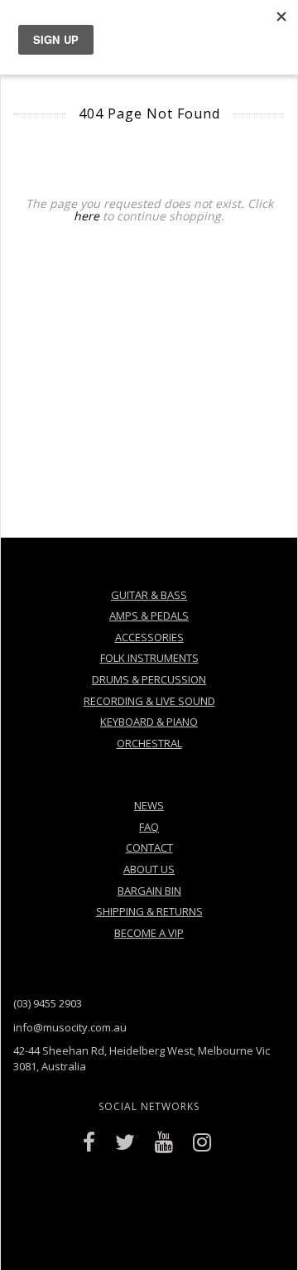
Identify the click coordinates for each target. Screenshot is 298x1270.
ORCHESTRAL (149, 743)
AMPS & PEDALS (149, 615)
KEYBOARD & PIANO (149, 721)
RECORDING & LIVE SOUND (149, 700)
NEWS (149, 805)
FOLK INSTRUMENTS (149, 657)
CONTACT (149, 847)
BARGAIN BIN (149, 890)
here (86, 216)
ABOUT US (149, 869)
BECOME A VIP (149, 932)
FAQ (149, 826)
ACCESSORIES (149, 637)
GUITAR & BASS (149, 594)
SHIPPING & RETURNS (149, 911)
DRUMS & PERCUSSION (149, 679)
